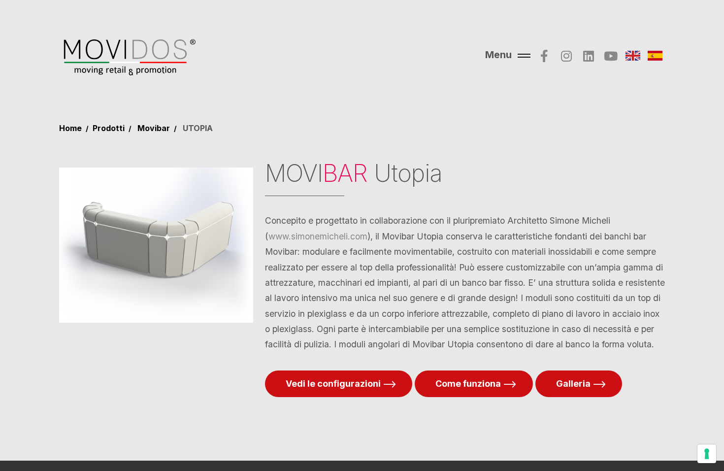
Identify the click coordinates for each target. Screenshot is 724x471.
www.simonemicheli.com (317, 236)
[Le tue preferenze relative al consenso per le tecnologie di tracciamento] (706, 453)
